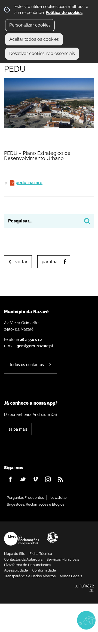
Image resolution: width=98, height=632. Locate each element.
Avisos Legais (71, 576)
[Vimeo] (35, 479)
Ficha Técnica (40, 554)
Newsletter (59, 497)
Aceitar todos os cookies (34, 39)
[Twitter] (23, 479)
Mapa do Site (14, 554)
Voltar (21, 261)
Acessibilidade (52, 537)
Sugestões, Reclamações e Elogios (35, 504)
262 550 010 (31, 339)
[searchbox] (49, 221)
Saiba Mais (17, 429)
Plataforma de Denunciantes (27, 565)
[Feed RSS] (60, 479)
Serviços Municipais (63, 559)
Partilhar (50, 261)
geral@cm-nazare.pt (35, 345)
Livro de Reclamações (21, 539)
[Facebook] (10, 479)
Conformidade (44, 570)
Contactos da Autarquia (23, 559)
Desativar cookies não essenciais (42, 53)
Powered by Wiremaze (84, 588)
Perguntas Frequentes (25, 497)
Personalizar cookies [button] (30, 25)
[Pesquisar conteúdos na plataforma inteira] (87, 221)
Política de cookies (64, 12)
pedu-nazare (29, 182)
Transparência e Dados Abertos (30, 576)
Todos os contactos (27, 364)
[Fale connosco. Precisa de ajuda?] (49, 620)
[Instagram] (48, 479)
